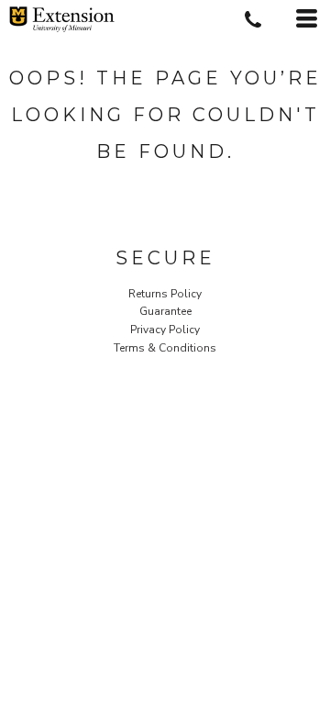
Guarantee (165, 311)
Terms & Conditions (165, 348)
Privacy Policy (165, 329)
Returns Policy (165, 293)
